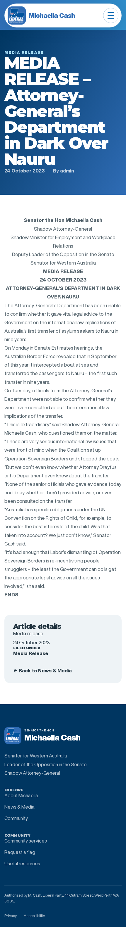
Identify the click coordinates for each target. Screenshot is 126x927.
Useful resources (22, 863)
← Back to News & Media (42, 670)
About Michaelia (21, 795)
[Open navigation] (110, 15)
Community (16, 818)
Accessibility (34, 916)
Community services (25, 840)
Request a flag (19, 852)
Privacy (10, 916)
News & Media (19, 807)
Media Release (30, 653)
